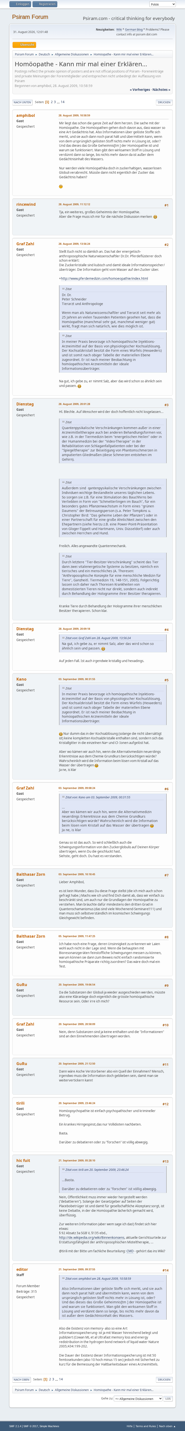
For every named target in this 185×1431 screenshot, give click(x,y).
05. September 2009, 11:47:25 (77, 936)
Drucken (164, 102)
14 (63, 102)
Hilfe (129, 1426)
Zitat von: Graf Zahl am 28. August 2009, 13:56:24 (98, 638)
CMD (130, 1251)
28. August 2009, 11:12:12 (74, 204)
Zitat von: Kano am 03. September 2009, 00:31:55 (98, 797)
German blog (134, 29)
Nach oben (21, 1379)
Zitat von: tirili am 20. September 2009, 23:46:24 (97, 1170)
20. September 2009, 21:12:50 (77, 1063)
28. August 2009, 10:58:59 (74, 115)
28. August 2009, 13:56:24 (74, 243)
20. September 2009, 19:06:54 (77, 984)
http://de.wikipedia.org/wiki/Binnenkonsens (91, 1237)
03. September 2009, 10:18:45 (77, 874)
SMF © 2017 (30, 1426)
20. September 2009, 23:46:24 (77, 1103)
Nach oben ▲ (167, 1426)
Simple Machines (49, 1426)
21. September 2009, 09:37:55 (77, 1269)
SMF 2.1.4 (15, 1426)
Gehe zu (106, 1398)
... (58, 102)
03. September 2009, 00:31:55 (77, 679)
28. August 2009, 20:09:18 (74, 628)
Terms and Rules (146, 1426)
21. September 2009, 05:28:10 (77, 1160)
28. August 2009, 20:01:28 (74, 404)
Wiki (119, 29)
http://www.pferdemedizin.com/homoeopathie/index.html (104, 278)
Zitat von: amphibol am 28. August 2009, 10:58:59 (98, 1279)
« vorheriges (140, 89)
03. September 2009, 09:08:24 (77, 788)
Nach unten (22, 102)
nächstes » (161, 89)
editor (22, 1269)
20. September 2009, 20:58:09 (77, 1024)
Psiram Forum (30, 16)
